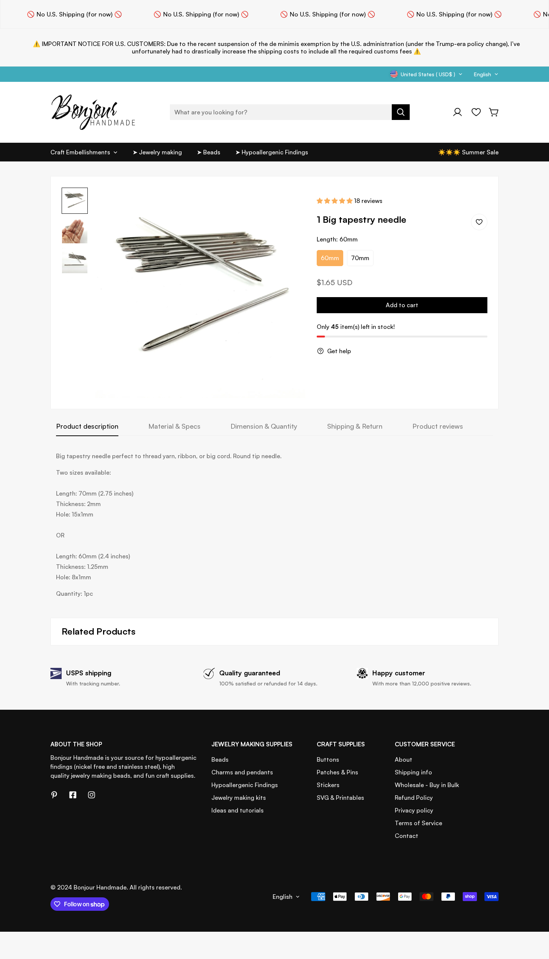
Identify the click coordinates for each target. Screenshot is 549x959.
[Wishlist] (476, 112)
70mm (360, 258)
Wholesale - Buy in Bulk (427, 785)
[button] (494, 112)
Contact (406, 835)
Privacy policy (414, 810)
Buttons (328, 759)
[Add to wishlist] (479, 222)
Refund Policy (414, 797)
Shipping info (413, 772)
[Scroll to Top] (534, 918)
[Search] (401, 112)
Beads (220, 759)
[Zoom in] (290, 203)
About (403, 759)
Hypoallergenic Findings (244, 785)
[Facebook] (73, 795)
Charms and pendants (242, 772)
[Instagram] (91, 795)
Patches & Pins (337, 772)
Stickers (328, 785)
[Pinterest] (54, 795)
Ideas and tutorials (237, 810)
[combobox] (290, 112)
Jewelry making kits (238, 797)
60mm (330, 258)
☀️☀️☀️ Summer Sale (468, 152)
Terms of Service (418, 823)
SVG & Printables (340, 797)
